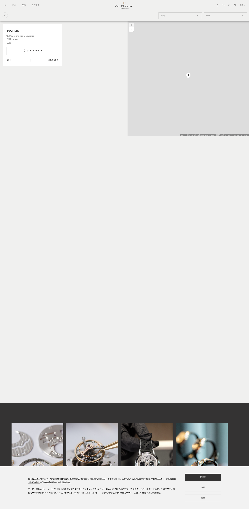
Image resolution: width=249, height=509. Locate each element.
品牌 (24, 5)
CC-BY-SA (219, 135)
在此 (136, 479)
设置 (203, 488)
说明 (9, 60)
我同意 (203, 477)
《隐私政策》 (34, 483)
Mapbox (233, 135)
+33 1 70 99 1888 (34, 51)
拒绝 (203, 498)
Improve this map (242, 135)
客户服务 (36, 5)
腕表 (14, 5)
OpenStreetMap (201, 135)
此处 (108, 493)
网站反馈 (52, 60)
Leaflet (183, 135)
